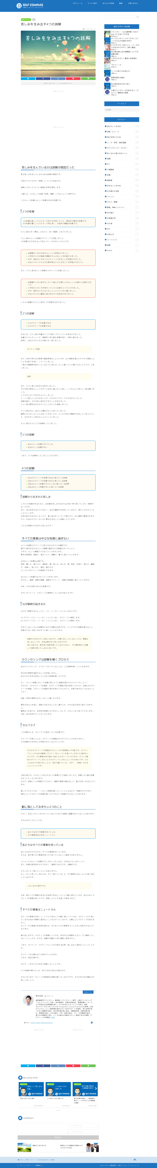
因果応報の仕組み (118, 77)
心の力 (122, 250)
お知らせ (122, 234)
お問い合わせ (133, 3)
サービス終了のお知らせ (120, 71)
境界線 (122, 180)
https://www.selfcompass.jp (42, 1022)
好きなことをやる (122, 186)
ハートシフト (122, 240)
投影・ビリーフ (26, 19)
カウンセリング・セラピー (122, 148)
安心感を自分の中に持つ (120, 84)
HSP (122, 229)
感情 (122, 159)
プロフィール (77, 3)
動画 (121, 3)
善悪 (122, 245)
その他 (122, 223)
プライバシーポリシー (25, 1165)
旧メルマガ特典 (108, 3)
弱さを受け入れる (122, 137)
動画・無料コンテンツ (122, 207)
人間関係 (122, 169)
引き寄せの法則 (122, 191)
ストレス (122, 196)
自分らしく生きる (122, 126)
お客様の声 (122, 218)
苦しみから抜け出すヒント (122, 153)
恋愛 (122, 175)
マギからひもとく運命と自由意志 (124, 58)
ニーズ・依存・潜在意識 (122, 142)
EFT (122, 164)
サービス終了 (92, 3)
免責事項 (38, 1165)
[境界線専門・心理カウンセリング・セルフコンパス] (30, 8)
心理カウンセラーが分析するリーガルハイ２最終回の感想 (124, 91)
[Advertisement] (58, 108)
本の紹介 (122, 213)
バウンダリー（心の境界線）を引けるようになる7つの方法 (124, 33)
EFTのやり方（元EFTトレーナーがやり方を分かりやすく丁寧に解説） (125, 46)
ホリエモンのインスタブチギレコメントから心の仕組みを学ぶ (124, 39)
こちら (52, 1017)
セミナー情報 (122, 202)
